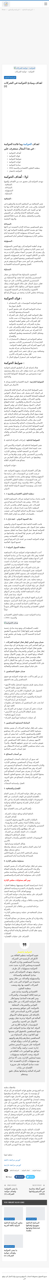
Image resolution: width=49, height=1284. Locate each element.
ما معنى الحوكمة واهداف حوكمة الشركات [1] (11, 1191)
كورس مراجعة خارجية (12, 1165)
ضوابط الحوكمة (36, 1170)
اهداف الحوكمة (26, 1170)
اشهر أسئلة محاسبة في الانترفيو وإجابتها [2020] (37, 1191)
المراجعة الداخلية (10, 77)
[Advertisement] (24, 38)
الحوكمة (27, 144)
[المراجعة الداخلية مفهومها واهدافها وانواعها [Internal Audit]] (35, 1213)
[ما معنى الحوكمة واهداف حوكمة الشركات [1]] (13, 1241)
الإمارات (36, 1130)
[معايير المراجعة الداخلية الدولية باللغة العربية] (13, 1213)
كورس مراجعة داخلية (12, 1160)
